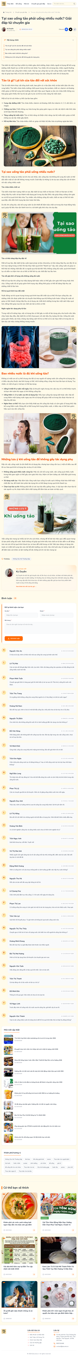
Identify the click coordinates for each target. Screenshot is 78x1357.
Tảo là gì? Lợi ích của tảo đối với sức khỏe (18, 46)
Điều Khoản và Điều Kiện (37, 1335)
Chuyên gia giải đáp (38, 4)
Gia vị (49, 4)
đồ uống (51, 1163)
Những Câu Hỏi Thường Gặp (21, 559)
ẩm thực (27, 1159)
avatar (25, 1163)
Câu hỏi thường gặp (43, 1167)
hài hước (7, 1163)
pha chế (70, 1167)
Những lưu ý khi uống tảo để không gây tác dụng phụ (22, 57)
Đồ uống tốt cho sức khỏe (13, 1167)
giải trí (59, 1163)
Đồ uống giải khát (38, 1159)
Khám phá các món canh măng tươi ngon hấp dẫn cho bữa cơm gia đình (18, 1223)
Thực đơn (10, 4)
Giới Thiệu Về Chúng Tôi (37, 1337)
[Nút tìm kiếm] (74, 4)
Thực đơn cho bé (29, 1167)
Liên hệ (32, 1345)
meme (49, 1159)
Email (42, 611)
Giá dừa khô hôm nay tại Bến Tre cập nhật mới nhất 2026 (18, 1267)
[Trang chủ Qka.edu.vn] (4, 4)
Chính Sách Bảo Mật (36, 1340)
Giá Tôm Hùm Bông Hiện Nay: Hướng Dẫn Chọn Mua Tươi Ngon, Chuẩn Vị (57, 1223)
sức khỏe (43, 1163)
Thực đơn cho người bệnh (61, 1159)
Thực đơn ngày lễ (10, 1171)
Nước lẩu (55, 1167)
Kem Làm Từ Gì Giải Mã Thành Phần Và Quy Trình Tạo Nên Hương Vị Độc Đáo (58, 1267)
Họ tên (7, 611)
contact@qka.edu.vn (62, 1346)
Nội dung (8, 620)
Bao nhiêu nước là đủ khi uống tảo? (16, 53)
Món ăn (26, 4)
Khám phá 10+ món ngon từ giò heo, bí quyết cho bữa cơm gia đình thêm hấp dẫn (58, 1313)
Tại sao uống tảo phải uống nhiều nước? (18, 49)
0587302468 (60, 1343)
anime (63, 1167)
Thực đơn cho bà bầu (25, 1171)
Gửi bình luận (15, 638)
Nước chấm (17, 1163)
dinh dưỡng (34, 1163)
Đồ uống (19, 4)
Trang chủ (8, 12)
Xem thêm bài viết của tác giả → (26, 586)
